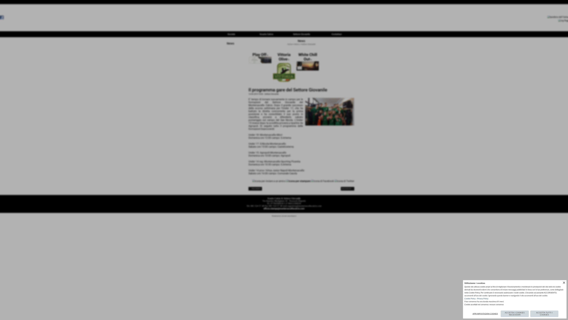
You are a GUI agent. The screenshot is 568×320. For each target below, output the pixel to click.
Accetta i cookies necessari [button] (515, 314)
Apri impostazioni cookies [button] (485, 314)
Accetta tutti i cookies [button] (544, 314)
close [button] (564, 282)
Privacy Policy (482, 299)
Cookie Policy (470, 299)
